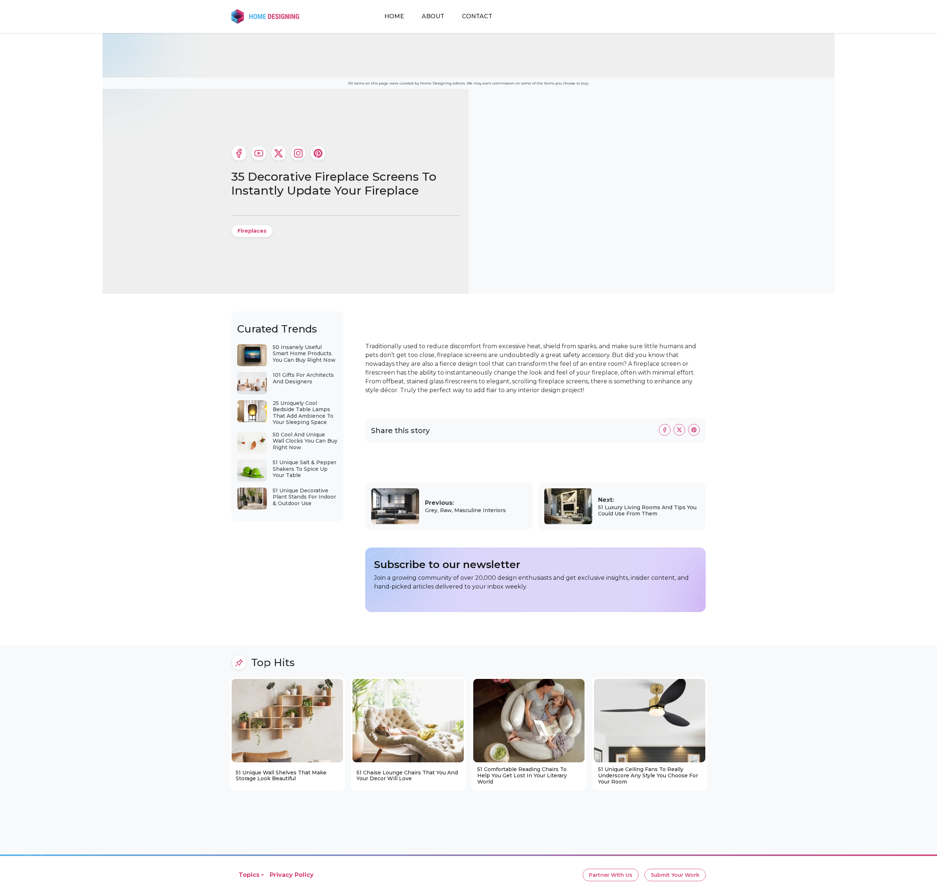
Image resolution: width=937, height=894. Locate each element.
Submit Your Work (675, 875)
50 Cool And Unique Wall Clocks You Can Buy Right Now (305, 441)
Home (394, 16)
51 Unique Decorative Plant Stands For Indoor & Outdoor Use (304, 497)
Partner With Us (610, 875)
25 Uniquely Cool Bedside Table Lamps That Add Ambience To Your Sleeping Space (303, 413)
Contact (477, 16)
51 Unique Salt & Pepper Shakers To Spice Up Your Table (304, 468)
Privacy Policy (292, 874)
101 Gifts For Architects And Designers (303, 378)
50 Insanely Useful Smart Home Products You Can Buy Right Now (304, 353)
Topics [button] (249, 874)
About (433, 16)
